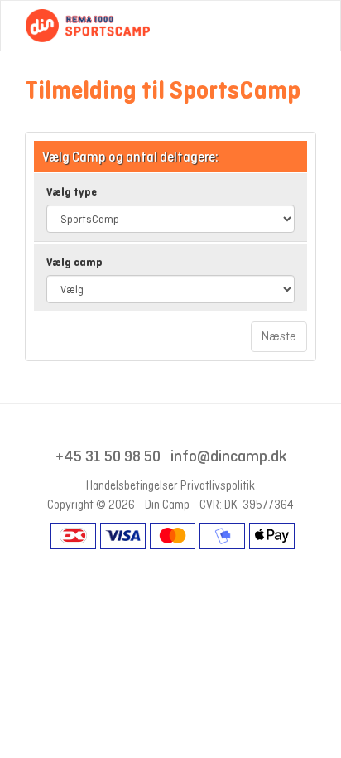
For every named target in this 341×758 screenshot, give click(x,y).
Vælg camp (74, 262)
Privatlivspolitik (217, 485)
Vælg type (71, 192)
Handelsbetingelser (132, 485)
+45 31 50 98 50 (108, 456)
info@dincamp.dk (228, 456)
